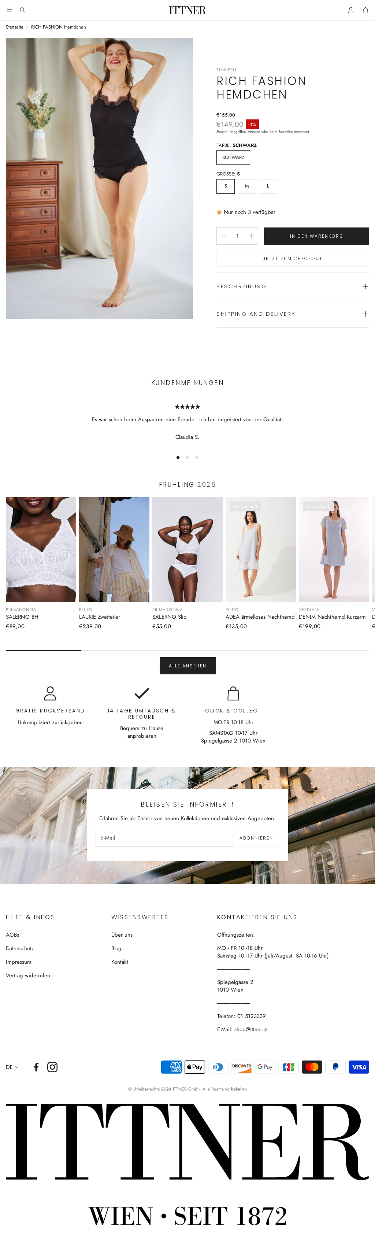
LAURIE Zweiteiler (99, 617)
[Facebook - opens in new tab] (36, 1067)
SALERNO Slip (169, 617)
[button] (9, 10)
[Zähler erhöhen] (251, 235)
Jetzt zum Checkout (293, 258)
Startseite (14, 27)
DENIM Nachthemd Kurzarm (332, 617)
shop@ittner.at (251, 1029)
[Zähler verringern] (223, 235)
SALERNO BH (22, 617)
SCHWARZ (233, 157)
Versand (254, 131)
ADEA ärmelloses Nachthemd (260, 617)
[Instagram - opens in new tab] (52, 1067)
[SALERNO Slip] (187, 549)
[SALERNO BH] (41, 549)
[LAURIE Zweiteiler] (114, 549)
